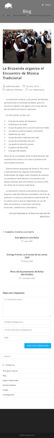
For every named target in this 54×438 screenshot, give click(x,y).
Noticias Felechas (14, 89)
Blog (4, 375)
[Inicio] (3, 15)
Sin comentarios (36, 89)
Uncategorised (8, 394)
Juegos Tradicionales (10, 380)
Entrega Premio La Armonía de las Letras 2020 (27, 256)
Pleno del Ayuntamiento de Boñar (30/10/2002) (27, 273)
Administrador (13, 86)
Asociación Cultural (10, 371)
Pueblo (5, 390)
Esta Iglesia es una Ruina (27, 237)
